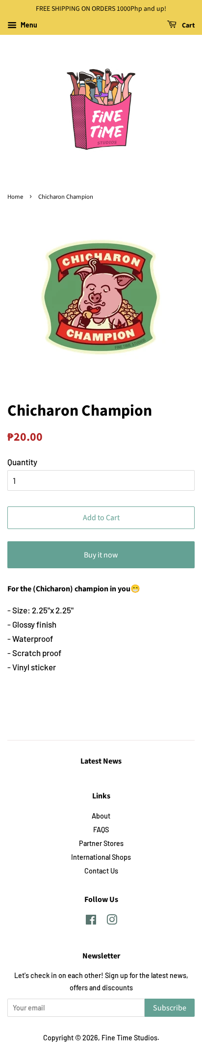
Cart (187, 25)
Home (15, 196)
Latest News (101, 761)
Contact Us (101, 871)
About (101, 816)
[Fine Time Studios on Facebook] (91, 921)
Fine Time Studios (129, 1037)
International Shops (101, 857)
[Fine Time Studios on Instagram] (111, 921)
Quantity (22, 462)
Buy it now (101, 555)
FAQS (101, 829)
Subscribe (169, 1008)
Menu (28, 25)
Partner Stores (101, 843)
